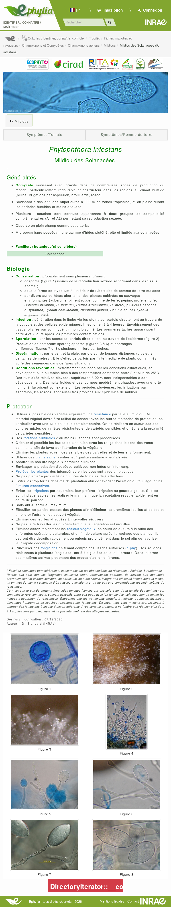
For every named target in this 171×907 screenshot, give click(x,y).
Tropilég (94, 38)
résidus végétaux (81, 528)
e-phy (131, 547)
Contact (133, 901)
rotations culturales (39, 437)
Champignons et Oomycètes (43, 45)
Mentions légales (112, 901)
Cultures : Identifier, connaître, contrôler (56, 38)
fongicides (49, 547)
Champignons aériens (84, 45)
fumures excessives (32, 485)
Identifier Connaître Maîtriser (22, 25)
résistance (102, 414)
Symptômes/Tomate (44, 134)
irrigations (41, 490)
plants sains (46, 457)
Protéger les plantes (32, 471)
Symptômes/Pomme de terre (127, 134)
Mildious (110, 45)
